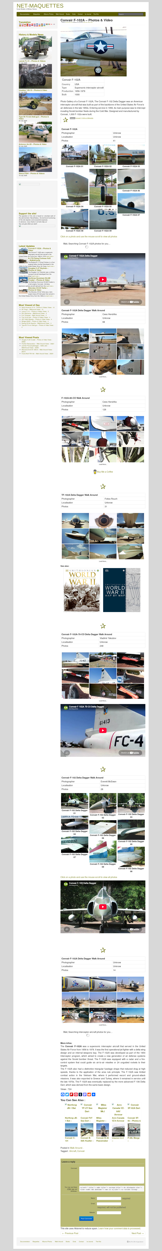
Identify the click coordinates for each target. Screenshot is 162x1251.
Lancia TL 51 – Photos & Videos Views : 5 (35, 311)
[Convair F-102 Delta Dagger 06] (103, 827)
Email (93, 1203)
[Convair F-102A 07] (131, 203)
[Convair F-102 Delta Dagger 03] (131, 803)
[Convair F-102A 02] (103, 155)
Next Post (138, 1233)
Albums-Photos (49, 14)
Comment (74, 1168)
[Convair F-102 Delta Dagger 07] (74, 845)
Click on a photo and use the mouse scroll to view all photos (89, 236)
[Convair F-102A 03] (131, 155)
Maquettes (36, 14)
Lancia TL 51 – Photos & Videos (32, 61)
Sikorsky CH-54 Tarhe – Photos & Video (38, 289)
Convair (81, 1151)
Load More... (103, 376)
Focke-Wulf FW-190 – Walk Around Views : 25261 (37, 354)
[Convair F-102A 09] (103, 219)
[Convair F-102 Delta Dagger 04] (74, 823)
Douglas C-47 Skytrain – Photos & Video (38, 269)
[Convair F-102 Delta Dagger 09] (103, 852)
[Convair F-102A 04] (74, 187)
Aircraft (72, 1151)
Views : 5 (34, 313)
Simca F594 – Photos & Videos (32, 173)
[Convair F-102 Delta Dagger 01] (74, 801)
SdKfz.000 (85, 22)
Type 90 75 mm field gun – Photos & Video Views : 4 (38, 326)
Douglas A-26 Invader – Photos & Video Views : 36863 (37, 341)
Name (93, 1198)
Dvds (74, 14)
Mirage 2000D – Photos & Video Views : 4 (35, 321)
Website (92, 1212)
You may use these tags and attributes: (71, 1189)
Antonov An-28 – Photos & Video (33, 144)
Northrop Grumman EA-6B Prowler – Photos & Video (39, 279)
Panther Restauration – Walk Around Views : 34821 (38, 344)
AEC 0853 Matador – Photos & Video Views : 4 (37, 319)
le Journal (88, 14)
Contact (80, 14)
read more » (50, 256)
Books (68, 14)
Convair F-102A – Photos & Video (39, 249)
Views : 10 (32, 309)
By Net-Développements (136, 1242)
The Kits (96, 14)
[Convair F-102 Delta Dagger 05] (131, 830)
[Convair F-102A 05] (103, 187)
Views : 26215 (37, 351)
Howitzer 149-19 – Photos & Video (33, 90)
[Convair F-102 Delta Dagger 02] (103, 803)
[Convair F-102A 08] (74, 219)
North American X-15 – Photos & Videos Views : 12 (38, 307)
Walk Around (60, 14)
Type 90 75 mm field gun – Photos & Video (34, 117)
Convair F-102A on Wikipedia (84, 118)
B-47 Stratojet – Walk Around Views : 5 (34, 315)
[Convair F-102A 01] (74, 155)
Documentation (25, 14)
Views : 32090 (35, 347)
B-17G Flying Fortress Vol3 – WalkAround (39, 259)
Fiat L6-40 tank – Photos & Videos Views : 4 (36, 317)
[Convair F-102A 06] (131, 179)
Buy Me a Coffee (105, 471)
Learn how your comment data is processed (119, 1228)
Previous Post (70, 1233)
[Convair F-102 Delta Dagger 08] (131, 857)
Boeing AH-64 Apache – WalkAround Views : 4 (36, 323)
